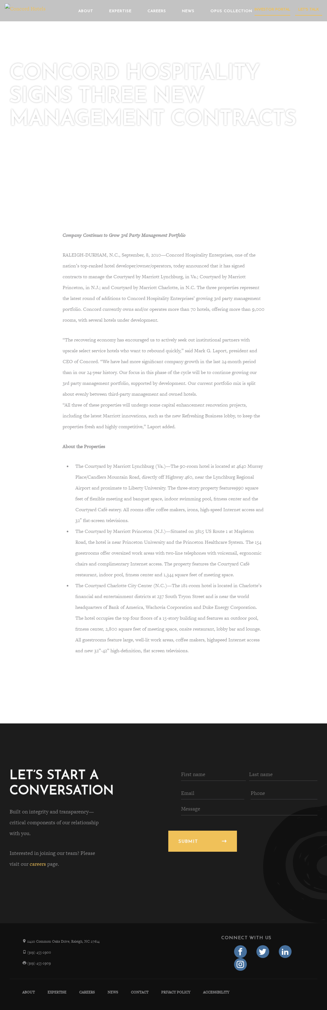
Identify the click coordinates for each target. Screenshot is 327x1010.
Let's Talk (308, 9)
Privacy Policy (175, 992)
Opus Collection (231, 11)
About (85, 11)
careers (38, 864)
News (188, 11)
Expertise (120, 11)
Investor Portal (272, 9)
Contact (139, 992)
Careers (157, 11)
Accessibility (216, 992)
